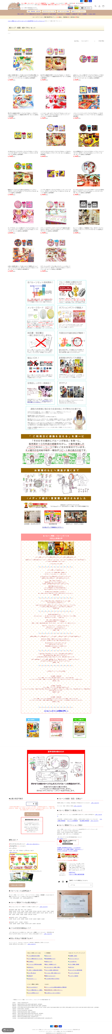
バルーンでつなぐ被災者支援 (75, 970)
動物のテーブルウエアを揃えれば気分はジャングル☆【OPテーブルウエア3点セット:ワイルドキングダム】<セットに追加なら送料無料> (23, 191)
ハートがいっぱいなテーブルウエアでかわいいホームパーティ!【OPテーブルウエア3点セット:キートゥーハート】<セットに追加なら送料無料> (55, 115)
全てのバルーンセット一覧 (49, 11)
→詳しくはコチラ (13, 852)
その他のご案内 (91, 14)
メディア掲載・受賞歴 (68, 849)
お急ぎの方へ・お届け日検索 (49, 14)
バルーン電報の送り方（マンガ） (35, 958)
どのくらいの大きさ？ (32, 987)
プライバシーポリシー (74, 958)
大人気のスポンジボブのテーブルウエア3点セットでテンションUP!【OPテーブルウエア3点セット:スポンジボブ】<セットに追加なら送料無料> (23, 153)
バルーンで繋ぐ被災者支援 (76, 874)
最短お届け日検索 (17, 885)
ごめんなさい (60, 14)
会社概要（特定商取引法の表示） (64, 847)
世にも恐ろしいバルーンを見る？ (52, 992)
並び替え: (76, 41)
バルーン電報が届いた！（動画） (35, 990)
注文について (48, 955)
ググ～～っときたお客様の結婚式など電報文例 (55, 987)
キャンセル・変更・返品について (52, 973)
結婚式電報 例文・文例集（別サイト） (54, 990)
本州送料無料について (50, 958)
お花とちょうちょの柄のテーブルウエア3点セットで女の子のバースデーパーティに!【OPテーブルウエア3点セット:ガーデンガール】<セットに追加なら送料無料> (88, 76)
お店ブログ (72, 872)
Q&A (80, 14)
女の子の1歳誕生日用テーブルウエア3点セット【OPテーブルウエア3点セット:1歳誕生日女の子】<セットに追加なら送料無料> (56, 76)
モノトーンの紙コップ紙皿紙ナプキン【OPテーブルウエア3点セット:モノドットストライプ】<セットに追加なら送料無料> (88, 229)
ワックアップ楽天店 (72, 850)
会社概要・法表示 (73, 955)
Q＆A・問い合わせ (31, 973)
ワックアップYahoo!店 (62, 850)
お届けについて (48, 961)
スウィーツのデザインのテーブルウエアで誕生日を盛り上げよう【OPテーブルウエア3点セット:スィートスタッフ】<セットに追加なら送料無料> (55, 229)
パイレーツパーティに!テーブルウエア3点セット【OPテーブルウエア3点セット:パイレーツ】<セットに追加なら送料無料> (88, 115)
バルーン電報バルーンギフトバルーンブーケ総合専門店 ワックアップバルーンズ (26, 21)
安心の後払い (30, 961)
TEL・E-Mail (60, 838)
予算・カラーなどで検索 (63, 11)
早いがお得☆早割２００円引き (52, 978)
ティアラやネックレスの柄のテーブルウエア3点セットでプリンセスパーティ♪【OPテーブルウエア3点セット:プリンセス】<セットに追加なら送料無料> (23, 229)
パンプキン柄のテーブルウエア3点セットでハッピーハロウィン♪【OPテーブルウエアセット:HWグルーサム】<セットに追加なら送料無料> (56, 191)
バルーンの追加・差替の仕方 (51, 970)
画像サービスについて (50, 975)
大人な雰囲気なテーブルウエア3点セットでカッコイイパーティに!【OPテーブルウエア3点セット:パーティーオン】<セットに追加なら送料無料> (88, 153)
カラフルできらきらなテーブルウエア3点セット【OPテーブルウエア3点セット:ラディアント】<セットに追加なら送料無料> (56, 153)
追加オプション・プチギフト (78, 11)
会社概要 (85, 14)
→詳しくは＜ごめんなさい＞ (32, 844)
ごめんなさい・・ (79, 849)
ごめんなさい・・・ (32, 978)
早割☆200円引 (20, 14)
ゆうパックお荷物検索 (73, 820)
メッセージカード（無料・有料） (52, 967)
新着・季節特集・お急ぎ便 (34, 11)
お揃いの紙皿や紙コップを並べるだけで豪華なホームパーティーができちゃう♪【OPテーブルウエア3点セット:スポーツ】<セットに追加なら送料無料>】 (23, 268)
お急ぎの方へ (30, 967)
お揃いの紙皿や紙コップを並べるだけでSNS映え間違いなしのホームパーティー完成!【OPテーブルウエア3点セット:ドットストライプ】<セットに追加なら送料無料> (23, 76)
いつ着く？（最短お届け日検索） (35, 970)
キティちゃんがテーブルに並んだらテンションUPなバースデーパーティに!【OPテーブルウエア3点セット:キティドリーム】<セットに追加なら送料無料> (56, 268)
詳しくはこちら (32, 814)
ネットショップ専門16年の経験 (34, 964)
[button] (95, 6)
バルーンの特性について (33, 992)
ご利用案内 (67, 14)
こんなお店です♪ (73, 961)
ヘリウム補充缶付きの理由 (33, 955)
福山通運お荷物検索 (84, 820)
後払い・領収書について (50, 964)
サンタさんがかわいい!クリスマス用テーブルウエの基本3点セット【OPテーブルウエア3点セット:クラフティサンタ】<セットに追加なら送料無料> (88, 191)
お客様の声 (74, 14)
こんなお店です (76, 847)
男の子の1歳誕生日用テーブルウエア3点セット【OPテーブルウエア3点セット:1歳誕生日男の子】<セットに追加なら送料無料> (23, 115)
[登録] (91, 885)
